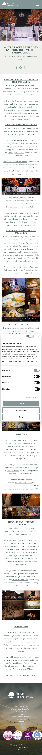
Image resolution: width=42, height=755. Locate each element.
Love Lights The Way (16, 152)
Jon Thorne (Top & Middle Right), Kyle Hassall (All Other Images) (23, 619)
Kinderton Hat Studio (23, 482)
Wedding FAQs (21, 719)
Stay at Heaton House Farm (21, 709)
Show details (31, 397)
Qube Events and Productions (15, 161)
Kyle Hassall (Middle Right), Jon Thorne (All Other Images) (24, 429)
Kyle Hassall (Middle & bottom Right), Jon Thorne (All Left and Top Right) (21, 319)
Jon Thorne (24, 663)
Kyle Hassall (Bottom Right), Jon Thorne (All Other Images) (24, 193)
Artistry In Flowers (21, 143)
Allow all (21, 404)
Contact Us (21, 724)
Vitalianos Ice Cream (21, 270)
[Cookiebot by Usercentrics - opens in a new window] (26, 336)
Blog (21, 714)
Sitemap (21, 721)
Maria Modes (19, 446)
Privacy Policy (21, 749)
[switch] (37, 376)
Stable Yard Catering (21, 245)
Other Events (21, 711)
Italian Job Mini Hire (20, 579)
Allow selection (21, 410)
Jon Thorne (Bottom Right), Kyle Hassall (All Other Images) (24, 518)
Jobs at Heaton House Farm (21, 716)
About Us (21, 704)
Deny (21, 417)
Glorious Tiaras (19, 452)
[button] (37, 5)
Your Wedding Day (21, 706)
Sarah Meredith (13, 470)
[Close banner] (39, 336)
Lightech (18, 215)
